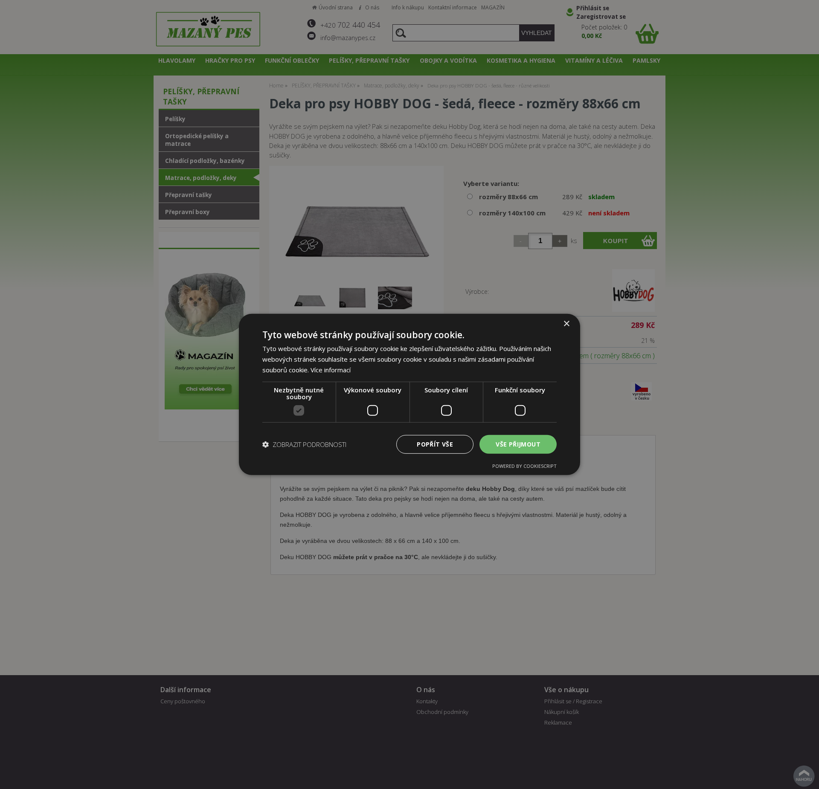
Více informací (331, 369)
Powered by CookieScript (524, 466)
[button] (304, 444)
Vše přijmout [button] (518, 444)
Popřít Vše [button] (435, 444)
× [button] (566, 324)
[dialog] (409, 394)
